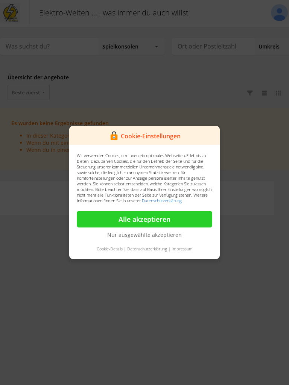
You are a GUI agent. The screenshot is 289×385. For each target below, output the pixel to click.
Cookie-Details (110, 249)
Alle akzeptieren (144, 219)
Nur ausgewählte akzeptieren (144, 234)
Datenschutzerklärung (162, 200)
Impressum (182, 249)
